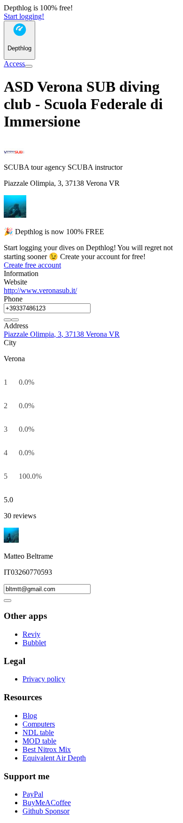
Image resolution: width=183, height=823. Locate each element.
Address (16, 326)
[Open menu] (28, 66)
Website (15, 282)
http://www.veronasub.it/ (40, 290)
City (10, 343)
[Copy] (7, 319)
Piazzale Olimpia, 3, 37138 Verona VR (62, 334)
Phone (13, 299)
